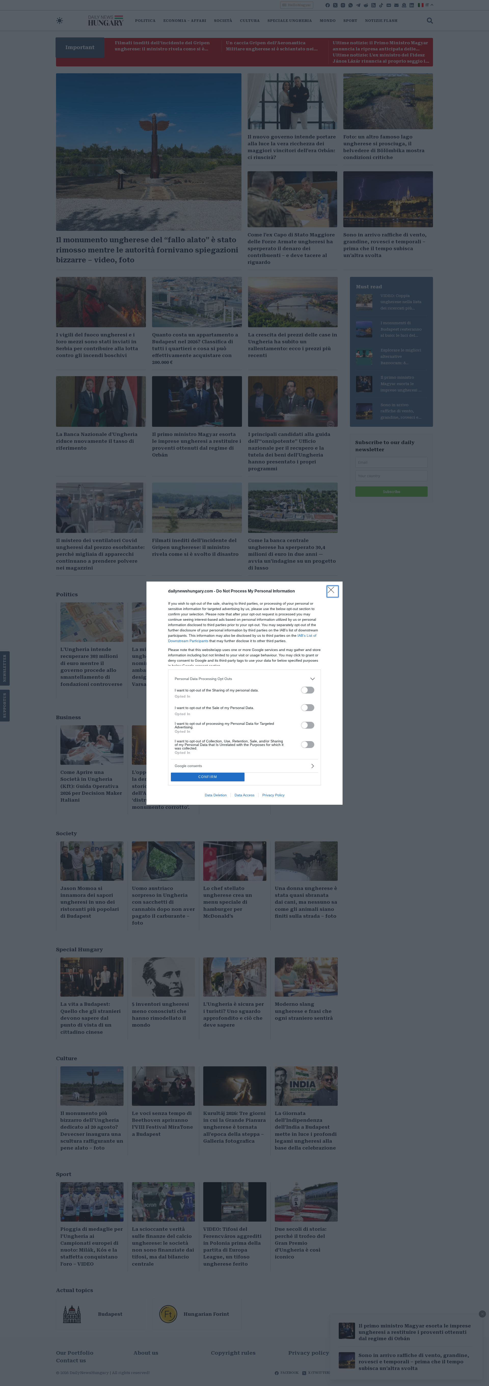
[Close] (332, 591)
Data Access (244, 795)
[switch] (307, 690)
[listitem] (244, 679)
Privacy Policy (273, 795)
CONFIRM (207, 777)
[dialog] (244, 693)
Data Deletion (216, 795)
